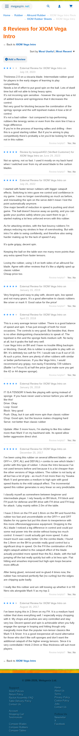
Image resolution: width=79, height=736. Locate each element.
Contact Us (15, 704)
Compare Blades (18, 724)
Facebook (60, 724)
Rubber (18, 15)
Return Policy (16, 694)
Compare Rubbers (18, 727)
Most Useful (46, 51)
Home (6, 15)
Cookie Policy (62, 700)
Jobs (57, 704)
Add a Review (16, 59)
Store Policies (16, 691)
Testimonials (15, 717)
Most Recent (64, 51)
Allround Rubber (36, 15)
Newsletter (60, 717)
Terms (58, 694)
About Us (59, 690)
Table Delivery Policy (20, 701)
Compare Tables (17, 730)
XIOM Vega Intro (26, 44)
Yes (69, 143)
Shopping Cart (16, 714)
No (74, 143)
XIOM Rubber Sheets (39, 18)
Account (13, 711)
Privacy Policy (62, 697)
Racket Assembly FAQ (21, 697)
